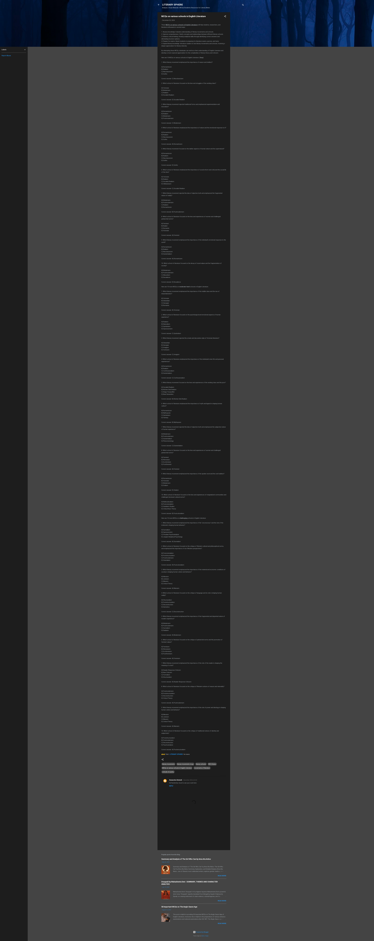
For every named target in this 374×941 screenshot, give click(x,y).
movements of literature (202, 768)
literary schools (201, 764)
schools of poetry (168, 772)
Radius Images (205, 936)
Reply (171, 786)
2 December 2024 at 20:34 (190, 780)
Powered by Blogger (202, 932)
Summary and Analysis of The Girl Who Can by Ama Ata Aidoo (186, 859)
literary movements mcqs (185, 764)
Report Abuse (6, 55)
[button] (225, 16)
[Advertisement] (238, 41)
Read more (222, 876)
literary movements (168, 764)
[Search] (243, 5)
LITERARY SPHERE (172, 4)
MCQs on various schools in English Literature (177, 768)
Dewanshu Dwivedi (175, 780)
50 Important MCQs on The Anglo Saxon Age (179, 907)
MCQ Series (212, 764)
